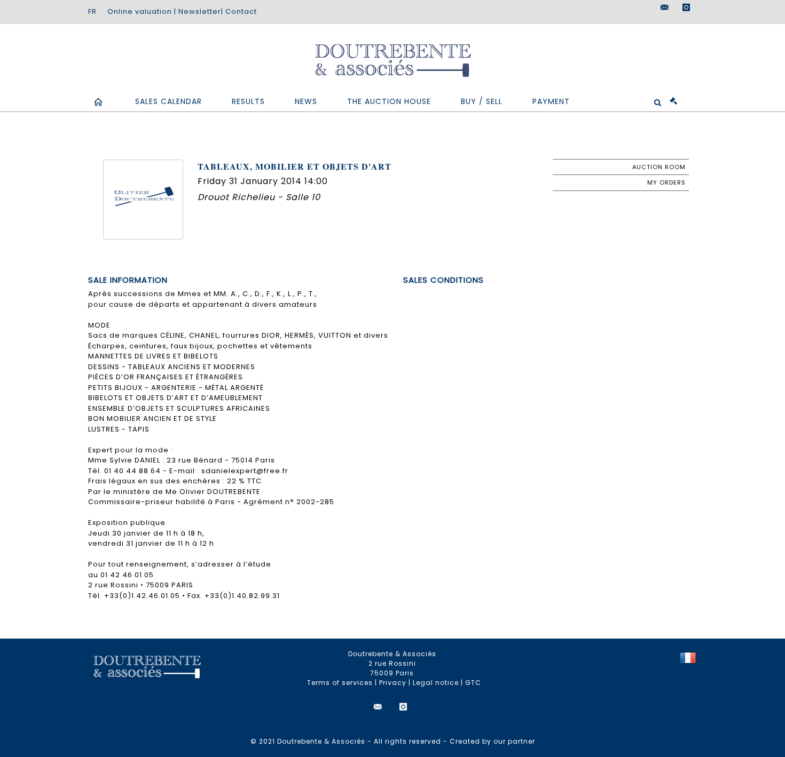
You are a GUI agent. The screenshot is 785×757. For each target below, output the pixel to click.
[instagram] (686, 7)
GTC (473, 682)
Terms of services (340, 682)
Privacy (392, 682)
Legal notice (436, 682)
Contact (241, 11)
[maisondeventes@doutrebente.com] (665, 7)
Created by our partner (492, 741)
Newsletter (199, 11)
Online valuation (139, 11)
